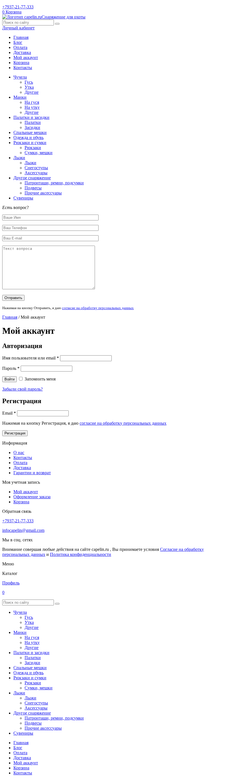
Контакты (22, 67)
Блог (17, 42)
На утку (32, 107)
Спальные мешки (30, 132)
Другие (32, 92)
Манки (20, 97)
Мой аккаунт (25, 57)
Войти (9, 379)
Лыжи (19, 157)
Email (9, 413)
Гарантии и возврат (32, 472)
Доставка (22, 52)
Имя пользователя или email (30, 358)
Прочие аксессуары (43, 193)
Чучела (20, 77)
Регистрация (14, 433)
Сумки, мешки (39, 152)
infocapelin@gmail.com (23, 530)
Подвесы (33, 187)
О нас (18, 452)
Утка (29, 87)
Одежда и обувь (28, 137)
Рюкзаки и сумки (29, 142)
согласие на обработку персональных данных (98, 308)
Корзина (21, 62)
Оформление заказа (32, 496)
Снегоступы (36, 167)
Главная (20, 37)
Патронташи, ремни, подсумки (54, 182)
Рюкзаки (33, 147)
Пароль (11, 368)
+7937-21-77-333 (18, 6)
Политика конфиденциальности (80, 554)
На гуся (32, 102)
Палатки (33, 122)
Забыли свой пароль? (22, 389)
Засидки (32, 127)
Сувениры (23, 198)
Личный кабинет (18, 27)
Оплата (20, 47)
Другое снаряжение (32, 177)
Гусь (29, 82)
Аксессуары (36, 172)
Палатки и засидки (31, 117)
